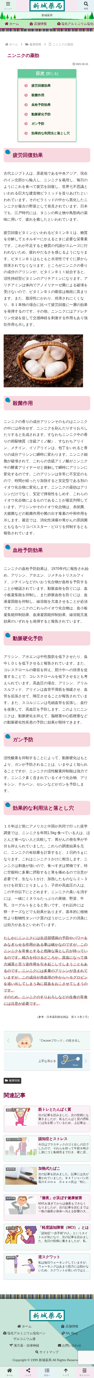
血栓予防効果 (41, 104)
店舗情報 (71, 1326)
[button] (84, 874)
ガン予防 (37, 123)
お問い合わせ (71, 1345)
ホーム (26, 1326)
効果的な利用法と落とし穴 (50, 133)
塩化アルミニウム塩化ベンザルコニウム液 (26, 1336)
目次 (40, 73)
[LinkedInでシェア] (57, 1238)
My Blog (71, 1333)
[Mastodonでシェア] (36, 1213)
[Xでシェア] (15, 1213)
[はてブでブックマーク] (78, 1226)
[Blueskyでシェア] (57, 1213)
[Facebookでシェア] (15, 1226)
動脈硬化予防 (41, 114)
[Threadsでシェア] (36, 1226)
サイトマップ (49, 1352)
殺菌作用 (37, 95)
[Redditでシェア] (57, 1226)
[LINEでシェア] (15, 1238)
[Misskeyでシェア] (78, 1213)
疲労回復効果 (41, 85)
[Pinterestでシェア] (36, 1238)
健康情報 (14, 1080)
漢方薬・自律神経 (26, 1345)
